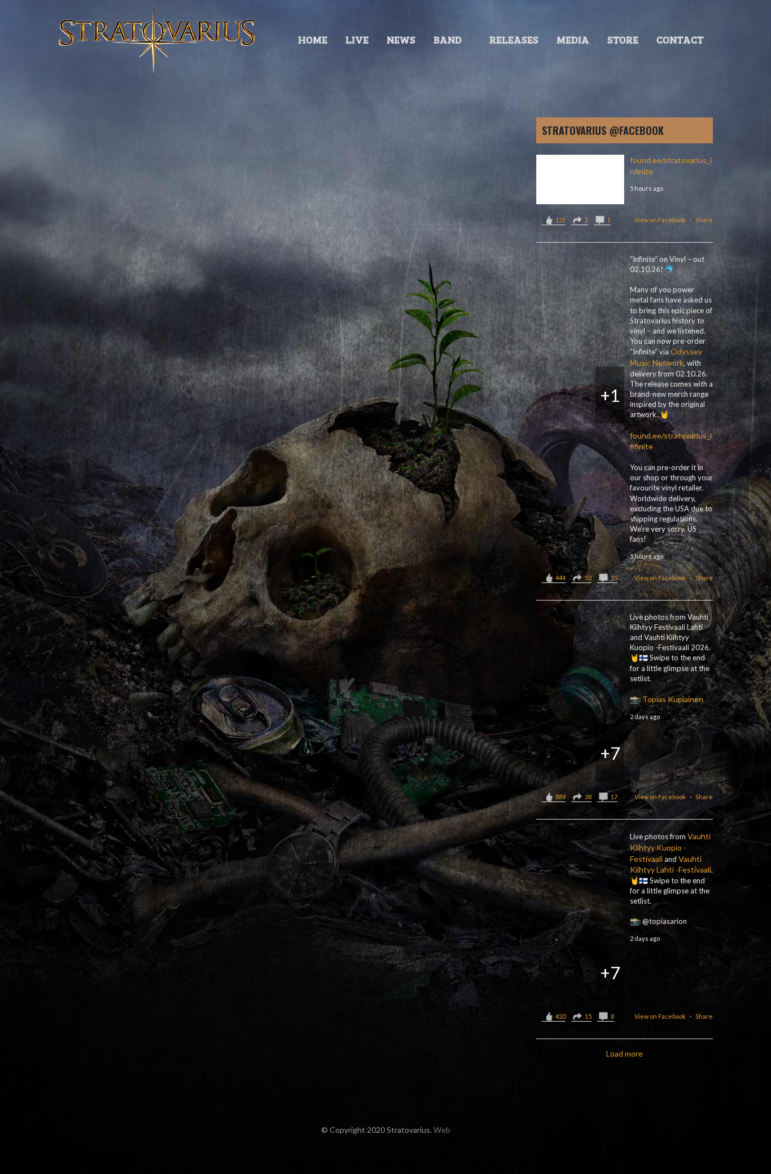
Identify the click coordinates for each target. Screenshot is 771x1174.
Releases (513, 39)
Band (447, 39)
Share (704, 220)
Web (441, 1129)
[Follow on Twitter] (351, 1153)
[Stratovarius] (157, 39)
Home (312, 39)
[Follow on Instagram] (397, 1153)
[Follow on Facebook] (374, 1153)
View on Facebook (660, 220)
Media (573, 39)
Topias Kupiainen (672, 699)
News (401, 39)
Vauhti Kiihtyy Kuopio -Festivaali (670, 847)
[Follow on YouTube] (419, 1153)
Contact (680, 39)
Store (622, 39)
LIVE (357, 39)
